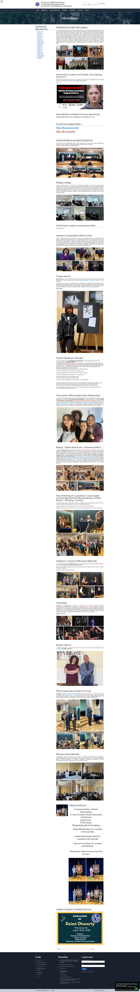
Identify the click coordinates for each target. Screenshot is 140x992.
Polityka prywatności (41, 968)
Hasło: (83, 964)
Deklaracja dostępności (42, 964)
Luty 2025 (39, 51)
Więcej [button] (87, 10)
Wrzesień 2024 (40, 56)
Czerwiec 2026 (40, 33)
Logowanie (95, 4)
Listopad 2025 (40, 41)
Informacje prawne (41, 966)
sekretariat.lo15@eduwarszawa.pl (67, 966)
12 (76, 948)
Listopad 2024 (40, 54)
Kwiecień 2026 (40, 36)
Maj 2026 (39, 34)
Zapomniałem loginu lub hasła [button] (88, 971)
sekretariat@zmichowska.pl (66, 964)
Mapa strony (39, 972)
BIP (38, 976)
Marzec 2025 (40, 50)
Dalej (92, 948)
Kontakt (38, 974)
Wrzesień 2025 (40, 43)
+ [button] (84, 4)
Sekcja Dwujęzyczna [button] (55, 10)
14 (82, 948)
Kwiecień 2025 (40, 49)
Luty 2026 (39, 38)
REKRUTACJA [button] (44, 10)
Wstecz (59, 948)
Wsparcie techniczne (41, 962)
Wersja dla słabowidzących (42, 990)
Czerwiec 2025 (40, 47)
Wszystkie (39, 58)
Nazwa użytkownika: (86, 960)
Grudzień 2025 (40, 40)
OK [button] (136, 988)
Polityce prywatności (132, 986)
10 (70, 948)
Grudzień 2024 (40, 53)
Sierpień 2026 (40, 31)
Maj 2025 (39, 48)
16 (88, 948)
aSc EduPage (102, 990)
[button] (88, 5)
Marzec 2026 (40, 37)
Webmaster (39, 960)
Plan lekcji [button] (80, 10)
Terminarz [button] (64, 10)
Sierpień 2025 (40, 44)
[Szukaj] (97, 2)
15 (85, 948)
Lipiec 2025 (39, 45)
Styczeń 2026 (40, 39)
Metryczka (39, 970)
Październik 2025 (40, 42)
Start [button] (37, 10)
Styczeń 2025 (40, 52)
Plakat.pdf (58, 82)
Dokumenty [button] (72, 10)
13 (79, 948)
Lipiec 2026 (39, 32)
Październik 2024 (40, 55)
